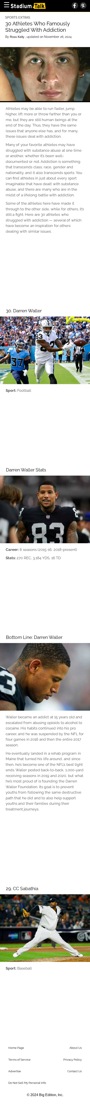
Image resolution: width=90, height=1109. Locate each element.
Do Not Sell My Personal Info (27, 1082)
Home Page (16, 1047)
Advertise (14, 1071)
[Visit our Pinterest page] (82, 6)
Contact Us (74, 1071)
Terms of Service (19, 1059)
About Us (75, 1047)
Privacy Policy (72, 1059)
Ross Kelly (17, 37)
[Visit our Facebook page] (75, 6)
